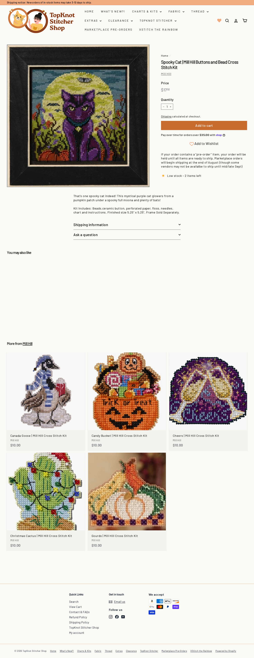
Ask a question (85, 234)
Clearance (119, 20)
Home (89, 11)
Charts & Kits (145, 11)
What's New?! (113, 11)
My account (76, 632)
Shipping (166, 116)
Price (165, 83)
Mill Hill (166, 74)
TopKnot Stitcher (157, 20)
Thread (198, 11)
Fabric (175, 11)
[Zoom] (78, 116)
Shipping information (90, 224)
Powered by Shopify (225, 651)
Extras (92, 20)
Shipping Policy (79, 622)
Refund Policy (78, 617)
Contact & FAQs (79, 612)
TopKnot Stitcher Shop (84, 627)
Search (74, 601)
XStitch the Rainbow (158, 29)
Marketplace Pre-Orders (108, 29)
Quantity (167, 100)
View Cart (75, 606)
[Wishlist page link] (219, 20)
